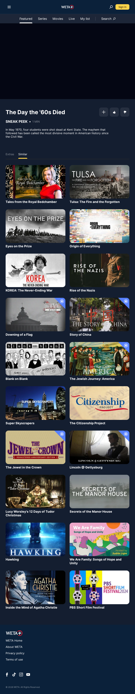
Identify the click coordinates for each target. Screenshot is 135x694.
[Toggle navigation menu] (9, 7)
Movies (58, 19)
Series (42, 19)
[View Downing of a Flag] (35, 314)
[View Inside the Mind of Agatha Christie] (35, 587)
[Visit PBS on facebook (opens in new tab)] (7, 674)
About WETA (14, 647)
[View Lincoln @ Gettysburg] (99, 447)
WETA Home (14, 640)
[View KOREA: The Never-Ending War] (35, 270)
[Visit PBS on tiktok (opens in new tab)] (14, 674)
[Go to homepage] (67, 7)
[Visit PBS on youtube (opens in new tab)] (28, 674)
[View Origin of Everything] (99, 226)
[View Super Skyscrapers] (35, 403)
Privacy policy (15, 653)
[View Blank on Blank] (35, 359)
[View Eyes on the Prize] (35, 226)
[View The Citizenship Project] (99, 403)
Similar (22, 154)
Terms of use (14, 659)
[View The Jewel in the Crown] (35, 447)
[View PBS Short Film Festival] (99, 587)
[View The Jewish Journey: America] (99, 359)
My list (85, 19)
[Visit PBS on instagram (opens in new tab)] (21, 674)
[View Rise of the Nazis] (99, 270)
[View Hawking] (35, 539)
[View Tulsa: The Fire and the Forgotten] (99, 182)
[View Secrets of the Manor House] (99, 491)
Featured (26, 19)
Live (72, 19)
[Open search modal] (111, 7)
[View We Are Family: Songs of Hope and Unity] (99, 539)
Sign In (122, 6)
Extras (10, 154)
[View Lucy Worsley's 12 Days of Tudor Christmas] (35, 491)
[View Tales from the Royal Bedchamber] (35, 182)
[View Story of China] (99, 314)
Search (106, 19)
